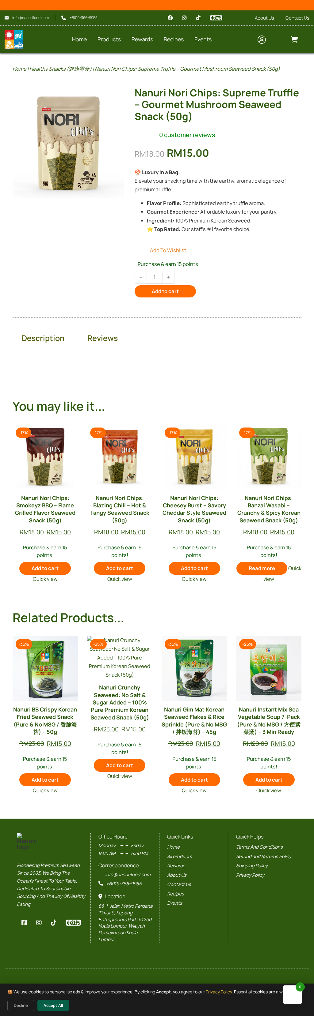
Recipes (175, 894)
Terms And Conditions (259, 847)
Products (109, 39)
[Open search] (245, 39)
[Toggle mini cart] (294, 39)
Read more (262, 568)
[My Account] (262, 39)
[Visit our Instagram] (184, 18)
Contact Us (297, 18)
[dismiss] (309, 5)
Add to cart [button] (45, 568)
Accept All (53, 1005)
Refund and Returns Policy (263, 856)
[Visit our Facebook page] (170, 18)
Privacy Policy (219, 992)
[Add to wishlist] (68, 434)
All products (179, 856)
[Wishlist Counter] (280, 39)
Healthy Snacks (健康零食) (60, 68)
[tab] (43, 338)
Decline (21, 1005)
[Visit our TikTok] (198, 18)
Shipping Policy (252, 865)
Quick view (45, 578)
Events (174, 903)
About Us (264, 18)
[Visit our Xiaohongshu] (216, 18)
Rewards (142, 39)
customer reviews (187, 135)
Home (79, 39)
